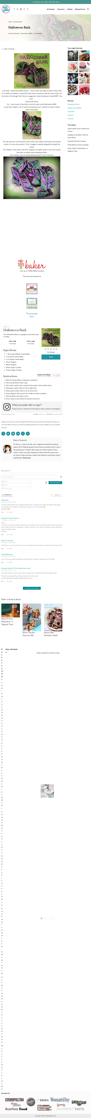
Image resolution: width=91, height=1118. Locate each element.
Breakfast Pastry (73, 104)
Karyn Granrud (14, 33)
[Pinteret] (18, 434)
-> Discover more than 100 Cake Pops (45, 2)
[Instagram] (24, 9)
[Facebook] (14, 9)
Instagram (56, 409)
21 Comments (38, 33)
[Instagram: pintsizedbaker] (7, 406)
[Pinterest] (27, 9)
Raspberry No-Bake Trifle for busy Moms (2, 775)
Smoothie (71, 111)
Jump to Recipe (8, 49)
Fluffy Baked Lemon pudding (78, 145)
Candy (10, 22)
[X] (23, 434)
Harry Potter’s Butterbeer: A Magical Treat (7, 622)
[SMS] (8, 434)
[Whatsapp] (3, 434)
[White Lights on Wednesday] (31, 308)
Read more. (27, 458)
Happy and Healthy (75, 108)
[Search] (88, 9)
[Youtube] (21, 9)
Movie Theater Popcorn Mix (2, 1067)
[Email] (13, 434)
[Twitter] (17, 9)
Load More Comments (32, 588)
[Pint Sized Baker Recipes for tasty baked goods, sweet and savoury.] (5, 9)
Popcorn (71, 115)
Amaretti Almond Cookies (77, 141)
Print (51, 357)
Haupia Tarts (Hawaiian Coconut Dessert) (2, 1009)
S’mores (70, 119)
